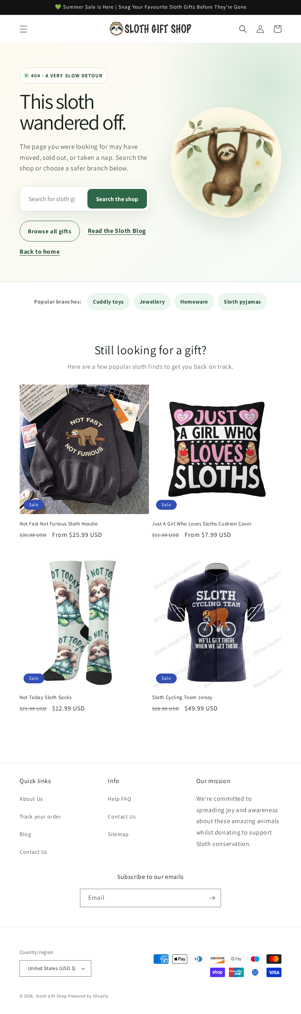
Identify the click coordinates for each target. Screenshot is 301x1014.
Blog (25, 834)
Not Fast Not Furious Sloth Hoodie (59, 524)
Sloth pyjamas (242, 301)
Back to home (40, 251)
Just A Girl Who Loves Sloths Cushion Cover (201, 524)
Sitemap (118, 834)
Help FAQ (119, 798)
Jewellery (152, 301)
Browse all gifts (50, 231)
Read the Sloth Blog (117, 231)
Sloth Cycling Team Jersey (182, 697)
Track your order (41, 816)
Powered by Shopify (88, 996)
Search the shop (117, 199)
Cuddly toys (108, 301)
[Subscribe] (212, 898)
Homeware (194, 301)
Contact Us (33, 851)
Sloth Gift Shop (51, 996)
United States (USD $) (52, 968)
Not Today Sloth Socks (46, 697)
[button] (23, 29)
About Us (31, 798)
